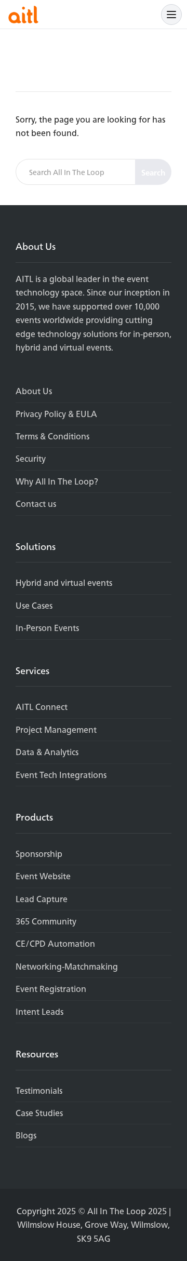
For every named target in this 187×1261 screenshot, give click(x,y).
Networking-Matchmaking (67, 966)
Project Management (56, 729)
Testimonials (39, 1090)
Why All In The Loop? (57, 481)
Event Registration (51, 989)
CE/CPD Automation (55, 943)
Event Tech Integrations (61, 775)
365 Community (46, 921)
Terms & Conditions (52, 436)
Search (153, 173)
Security (31, 458)
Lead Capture (42, 899)
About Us (34, 391)
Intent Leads (39, 1011)
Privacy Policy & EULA (56, 414)
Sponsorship (39, 854)
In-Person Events (47, 628)
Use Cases (34, 605)
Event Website (43, 876)
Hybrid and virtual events (64, 582)
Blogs (26, 1135)
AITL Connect (42, 707)
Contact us (36, 504)
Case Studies (39, 1113)
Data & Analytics (47, 752)
